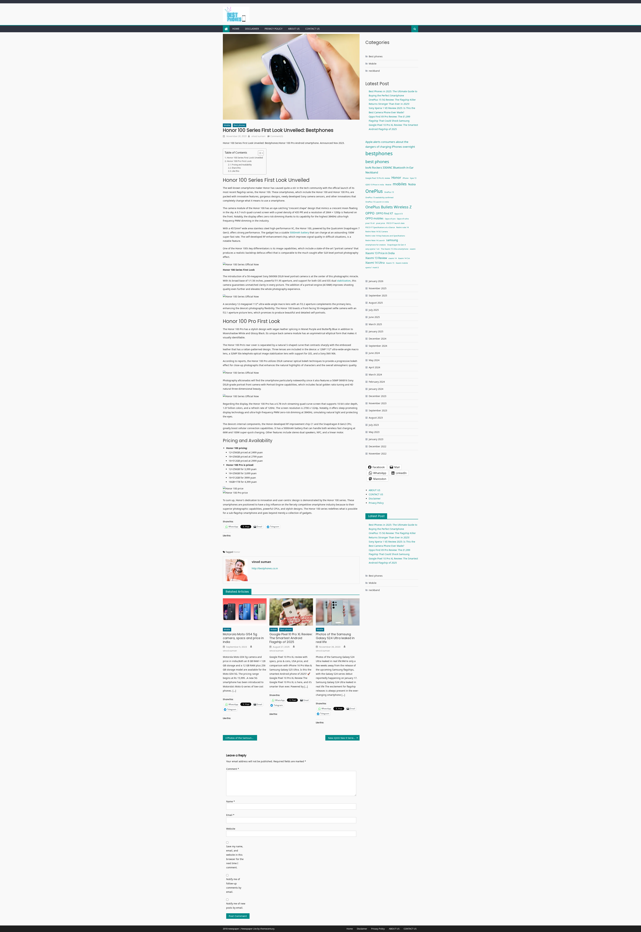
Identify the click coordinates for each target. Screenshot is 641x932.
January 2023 (376, 439)
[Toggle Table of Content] (259, 153)
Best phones (239, 125)
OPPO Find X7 (384, 213)
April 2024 (374, 367)
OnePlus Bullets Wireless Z (388, 206)
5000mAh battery (300, 232)
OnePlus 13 (389, 192)
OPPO (369, 213)
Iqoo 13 (413, 178)
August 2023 (376, 417)
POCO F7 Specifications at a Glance (380, 227)
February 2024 (377, 381)
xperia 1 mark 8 (372, 267)
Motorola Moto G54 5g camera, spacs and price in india (243, 638)
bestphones (379, 153)
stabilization (344, 280)
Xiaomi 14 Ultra (375, 262)
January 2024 (376, 388)
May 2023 (374, 432)
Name (230, 801)
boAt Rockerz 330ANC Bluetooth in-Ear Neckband (389, 170)
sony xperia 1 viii (372, 249)
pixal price (380, 223)
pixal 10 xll (370, 223)
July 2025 (374, 309)
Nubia (412, 184)
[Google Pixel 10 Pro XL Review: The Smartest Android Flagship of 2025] (291, 612)
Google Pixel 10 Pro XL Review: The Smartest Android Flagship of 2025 (290, 638)
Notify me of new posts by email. (235, 905)
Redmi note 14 (402, 227)
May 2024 (374, 360)
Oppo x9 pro (390, 219)
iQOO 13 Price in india (374, 184)
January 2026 (376, 281)
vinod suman (258, 136)
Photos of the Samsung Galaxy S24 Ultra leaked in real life (335, 638)
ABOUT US (294, 28)
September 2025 (378, 295)
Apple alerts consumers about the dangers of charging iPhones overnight (390, 144)
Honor (237, 551)
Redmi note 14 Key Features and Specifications (385, 236)
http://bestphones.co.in (265, 568)
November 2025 (377, 288)
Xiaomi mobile (402, 263)
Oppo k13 (398, 214)
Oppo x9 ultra (403, 219)
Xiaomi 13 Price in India (380, 253)
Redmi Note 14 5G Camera (376, 231)
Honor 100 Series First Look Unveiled (245, 157)
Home (235, 28)
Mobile (227, 125)
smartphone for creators (375, 245)
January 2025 (376, 331)
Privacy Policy (273, 28)
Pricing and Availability (242, 164)
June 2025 (374, 317)
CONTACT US (312, 28)
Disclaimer (252, 28)
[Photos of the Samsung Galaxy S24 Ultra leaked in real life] (338, 612)
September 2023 (378, 410)
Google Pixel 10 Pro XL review (377, 178)
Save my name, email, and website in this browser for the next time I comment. (235, 857)
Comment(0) (276, 136)
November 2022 (377, 453)
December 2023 (377, 396)
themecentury (267, 928)
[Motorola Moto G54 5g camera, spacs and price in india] (245, 612)
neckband (374, 70)
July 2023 (374, 424)
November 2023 (377, 403)
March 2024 (375, 374)
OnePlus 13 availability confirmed (379, 197)
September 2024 (378, 345)
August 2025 (376, 302)
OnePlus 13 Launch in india (377, 202)
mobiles (400, 183)
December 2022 (377, 446)
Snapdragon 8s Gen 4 (396, 245)
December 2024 (377, 338)
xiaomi (412, 249)
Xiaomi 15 (390, 263)
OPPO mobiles (374, 218)
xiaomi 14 (392, 258)
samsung (392, 240)
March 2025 (375, 324)
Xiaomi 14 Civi (404, 258)
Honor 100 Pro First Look (239, 161)
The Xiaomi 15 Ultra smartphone (394, 249)
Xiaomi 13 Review (376, 258)
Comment (232, 768)
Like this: (235, 171)
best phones (377, 161)
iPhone (405, 178)
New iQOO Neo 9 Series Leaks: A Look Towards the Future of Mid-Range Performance (344, 738)
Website (230, 828)
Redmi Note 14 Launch (375, 240)
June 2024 (374, 353)
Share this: (236, 168)
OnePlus (374, 191)
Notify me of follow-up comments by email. (233, 885)
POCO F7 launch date (395, 223)
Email (230, 815)
